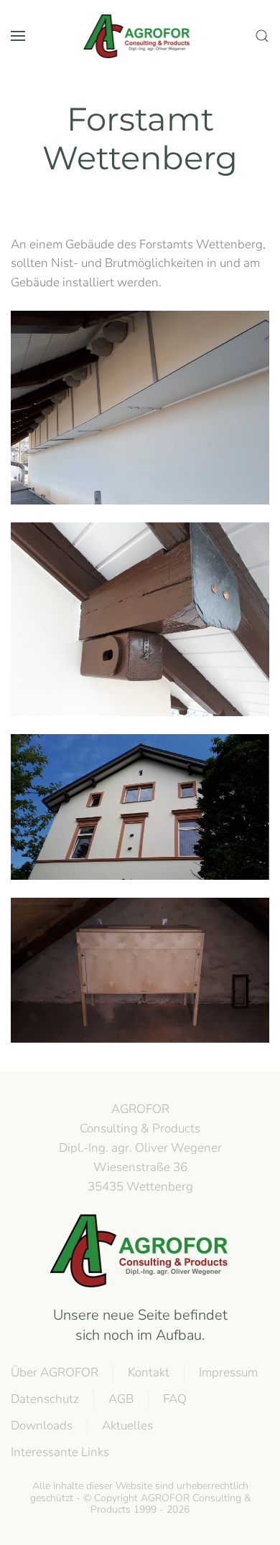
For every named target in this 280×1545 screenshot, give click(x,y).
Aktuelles (127, 1425)
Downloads (42, 1425)
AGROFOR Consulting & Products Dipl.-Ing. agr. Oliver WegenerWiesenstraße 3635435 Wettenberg (140, 1147)
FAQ (175, 1399)
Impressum (228, 1372)
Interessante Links (60, 1452)
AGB (121, 1399)
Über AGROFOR (54, 1372)
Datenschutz (45, 1399)
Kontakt (148, 1372)
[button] (18, 36)
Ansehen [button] (140, 408)
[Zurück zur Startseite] (140, 36)
